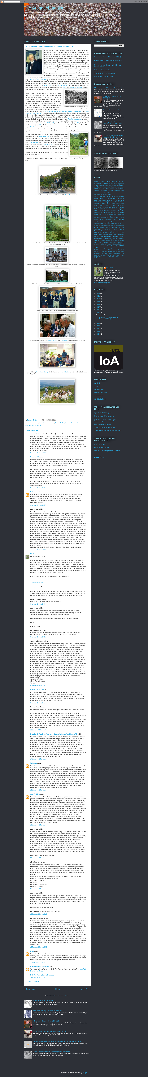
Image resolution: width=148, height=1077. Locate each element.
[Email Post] (42, 420)
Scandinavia (113, 242)
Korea (122, 216)
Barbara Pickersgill (52, 340)
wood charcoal (105, 256)
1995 (39, 125)
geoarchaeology (98, 207)
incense (113, 212)
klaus (32, 951)
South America (111, 246)
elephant (96, 201)
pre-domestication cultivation (109, 236)
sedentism (96, 244)
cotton (109, 194)
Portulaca (121, 234)
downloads (97, 200)
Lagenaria (97, 217)
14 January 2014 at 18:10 (38, 759)
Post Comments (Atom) (61, 996)
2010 (98, 331)
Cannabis (121, 188)
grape (115, 209)
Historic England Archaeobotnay (104, 416)
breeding (122, 187)
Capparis (96, 190)
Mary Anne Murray (42, 372)
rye (95, 242)
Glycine (117, 207)
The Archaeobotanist (43, 8)
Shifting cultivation (116, 244)
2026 (98, 293)
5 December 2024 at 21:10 (38, 962)
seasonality (120, 242)
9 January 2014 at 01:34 (38, 686)
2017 (98, 307)
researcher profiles (105, 240)
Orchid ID (97, 383)
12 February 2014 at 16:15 (38, 914)
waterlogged (116, 253)
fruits (114, 205)
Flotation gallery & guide (101, 447)
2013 (98, 323)
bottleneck (104, 187)
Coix (123, 193)
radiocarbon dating (110, 238)
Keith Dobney (34, 142)
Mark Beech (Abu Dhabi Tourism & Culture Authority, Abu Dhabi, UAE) (53, 734)
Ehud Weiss (48, 144)
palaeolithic (108, 229)
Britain (96, 188)
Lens (101, 219)
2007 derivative (62, 85)
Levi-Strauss (108, 219)
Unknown (33, 492)
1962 (48, 123)
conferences (98, 195)
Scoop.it (96, 386)
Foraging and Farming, (75, 119)
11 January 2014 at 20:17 (38, 730)
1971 (52, 123)
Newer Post (29, 989)
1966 (77, 123)
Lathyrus (122, 217)
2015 (98, 310)
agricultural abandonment (116, 181)
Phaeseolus (105, 232)
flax (98, 203)
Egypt (122, 200)
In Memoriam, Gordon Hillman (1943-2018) (46, 1021)
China (107, 192)
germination (106, 207)
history (96, 210)
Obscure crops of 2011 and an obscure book (108, 88)
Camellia (115, 188)
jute (116, 216)
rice (112, 240)
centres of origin (119, 190)
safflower (100, 242)
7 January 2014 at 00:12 (38, 550)
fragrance (108, 205)
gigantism (112, 207)
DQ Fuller (33, 554)
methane (102, 223)
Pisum (103, 234)
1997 (64, 87)
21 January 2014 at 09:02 (38, 858)
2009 (98, 334)
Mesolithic (96, 223)
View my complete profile (102, 282)
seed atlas (103, 244)
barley (121, 185)
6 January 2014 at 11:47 (37, 488)
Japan (108, 216)
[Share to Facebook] (53, 420)
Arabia (96, 185)
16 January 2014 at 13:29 (38, 790)
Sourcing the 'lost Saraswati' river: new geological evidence (51, 1051)
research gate (98, 396)
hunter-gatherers (105, 210)
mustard (118, 225)
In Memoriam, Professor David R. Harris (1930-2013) (108, 318)
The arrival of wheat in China (112, 110)
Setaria (108, 244)
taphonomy (115, 249)
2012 (98, 326)
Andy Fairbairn (44, 136)
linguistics (121, 219)
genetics (121, 205)
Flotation (102, 203)
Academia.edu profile (100, 393)
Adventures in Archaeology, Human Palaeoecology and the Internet (105, 420)
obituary (114, 227)
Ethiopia (102, 201)
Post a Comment (33, 982)
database (102, 196)
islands (119, 214)
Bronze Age (102, 188)
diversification (120, 196)
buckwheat (109, 188)
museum (113, 225)
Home (57, 989)
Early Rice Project (100, 444)
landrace (111, 217)
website (96, 255)
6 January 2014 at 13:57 (38, 505)
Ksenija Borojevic (69, 194)
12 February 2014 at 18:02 (38, 947)
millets (113, 223)
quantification (98, 238)
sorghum (104, 246)
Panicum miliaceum (100, 231)
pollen (117, 234)
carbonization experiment (106, 190)
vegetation (97, 253)
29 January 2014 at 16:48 (38, 889)
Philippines (112, 232)
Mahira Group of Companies (39, 966)
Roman (122, 240)
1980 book (44, 80)
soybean (101, 248)
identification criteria (117, 210)
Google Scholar (99, 389)
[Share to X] (51, 420)
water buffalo (108, 253)
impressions (97, 212)
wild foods (116, 255)
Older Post (85, 989)
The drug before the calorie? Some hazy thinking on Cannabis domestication (57, 1041)
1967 (30, 80)
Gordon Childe (59, 423)
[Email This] (47, 420)
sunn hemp (105, 249)
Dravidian (104, 200)
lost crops (110, 221)
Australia (114, 185)
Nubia (108, 227)
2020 (98, 299)
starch (96, 250)
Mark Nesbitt (65, 340)
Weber (122, 253)
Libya (114, 219)
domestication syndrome (46, 423)
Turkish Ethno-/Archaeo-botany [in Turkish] (107, 430)
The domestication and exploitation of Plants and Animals (63, 111)
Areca (109, 185)
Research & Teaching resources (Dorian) (107, 451)
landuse (116, 217)
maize (122, 221)
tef (97, 251)
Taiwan (110, 249)
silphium (99, 246)
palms (115, 229)
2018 (98, 304)
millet (108, 223)
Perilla (99, 232)
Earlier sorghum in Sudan (102, 70)
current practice (120, 194)
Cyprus (96, 196)
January (101, 315)
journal (112, 216)
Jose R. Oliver (35, 794)
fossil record (98, 205)
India (117, 212)
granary (111, 209)
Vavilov (122, 251)
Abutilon (96, 181)
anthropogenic (113, 183)
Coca (120, 193)
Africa (105, 181)
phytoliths (98, 234)
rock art (117, 240)
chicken (101, 193)
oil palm (121, 227)
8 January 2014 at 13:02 (38, 637)
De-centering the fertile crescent (43, 1000)
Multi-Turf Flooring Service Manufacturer (43, 975)
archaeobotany (103, 185)
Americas (97, 183)
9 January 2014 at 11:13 (37, 703)
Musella (108, 225)
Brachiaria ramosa (113, 187)
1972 (34, 80)
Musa (104, 225)
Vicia (102, 253)
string (100, 249)
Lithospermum (97, 221)
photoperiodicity (120, 232)
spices (105, 248)
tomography (108, 251)
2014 (98, 312)
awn (118, 185)
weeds (103, 255)
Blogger (84, 1073)
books (99, 187)
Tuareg (118, 251)
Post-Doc (96, 236)
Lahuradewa (104, 217)
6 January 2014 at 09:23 (38, 453)
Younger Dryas (113, 256)
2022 (98, 296)
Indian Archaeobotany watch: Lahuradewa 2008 (47, 1011)
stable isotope (119, 248)
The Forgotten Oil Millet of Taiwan (104, 73)
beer (95, 187)
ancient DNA (104, 183)
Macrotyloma (117, 221)
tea (95, 251)
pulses (122, 236)
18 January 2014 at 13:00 (38, 825)
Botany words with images (102, 424)
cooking (104, 194)
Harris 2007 (47, 85)
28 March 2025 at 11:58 (37, 977)
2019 (98, 301)
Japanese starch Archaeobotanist (104, 427)
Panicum (121, 229)
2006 (38, 80)
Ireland (115, 214)
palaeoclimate (98, 229)
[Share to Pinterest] (55, 420)
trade (114, 251)
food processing (111, 203)
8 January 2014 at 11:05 (37, 604)
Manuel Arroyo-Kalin (37, 689)
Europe (106, 202)
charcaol (96, 193)
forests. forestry (120, 203)
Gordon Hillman (70, 423)
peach (118, 231)
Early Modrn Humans (113, 200)
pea (115, 231)
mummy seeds (98, 225)
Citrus (116, 193)
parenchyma (110, 231)
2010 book (36, 127)
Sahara (106, 242)
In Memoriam (80, 423)
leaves (96, 219)
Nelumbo (102, 227)
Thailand (101, 251)
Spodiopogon (111, 248)
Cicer (112, 193)
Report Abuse (99, 457)
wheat (108, 255)
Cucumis (114, 194)
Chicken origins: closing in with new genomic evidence (50, 1031)
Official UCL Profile (100, 399)
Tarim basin (121, 249)
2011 (98, 328)
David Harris (34, 423)
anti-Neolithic (121, 183)
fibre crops (118, 201)
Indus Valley (102, 214)
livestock (104, 221)
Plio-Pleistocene (110, 234)
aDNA (101, 181)
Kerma (118, 216)
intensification (110, 214)
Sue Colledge (65, 372)
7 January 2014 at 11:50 (37, 583)
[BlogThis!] (49, 420)
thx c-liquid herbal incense (60, 954)
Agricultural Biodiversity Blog (103, 413)
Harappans (120, 209)
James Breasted (102, 216)
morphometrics (119, 223)
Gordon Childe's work (76, 87)
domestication (99, 198)
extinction (111, 201)
